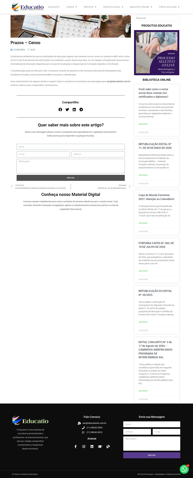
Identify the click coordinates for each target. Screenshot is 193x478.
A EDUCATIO (53, 7)
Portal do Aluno (168, 7)
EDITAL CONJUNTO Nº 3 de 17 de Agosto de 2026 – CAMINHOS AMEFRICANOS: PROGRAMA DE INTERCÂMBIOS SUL (156, 349)
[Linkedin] (91, 446)
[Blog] (108, 446)
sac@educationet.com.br (118, 81)
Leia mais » (143, 124)
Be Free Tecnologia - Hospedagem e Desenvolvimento (159, 474)
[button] (60, 109)
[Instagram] (83, 446)
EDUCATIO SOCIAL (111, 7)
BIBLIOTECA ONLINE (139, 7)
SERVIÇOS (88, 7)
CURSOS (70, 7)
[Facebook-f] (75, 446)
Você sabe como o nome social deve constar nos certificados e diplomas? (153, 93)
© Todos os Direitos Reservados (25, 474)
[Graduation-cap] (100, 446)
